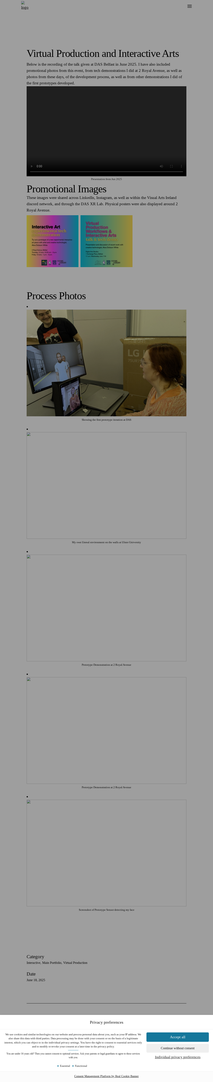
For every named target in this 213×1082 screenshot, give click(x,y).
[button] (177, 1048)
